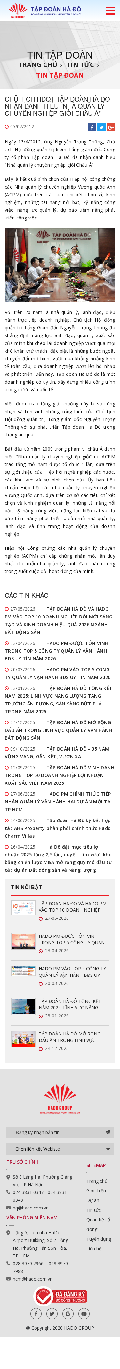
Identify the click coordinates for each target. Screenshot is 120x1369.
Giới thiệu (96, 1191)
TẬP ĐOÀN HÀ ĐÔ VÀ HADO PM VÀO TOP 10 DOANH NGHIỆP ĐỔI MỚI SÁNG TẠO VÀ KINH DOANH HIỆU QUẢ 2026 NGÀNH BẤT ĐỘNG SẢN (73, 906)
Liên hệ (93, 1249)
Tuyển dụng (98, 1239)
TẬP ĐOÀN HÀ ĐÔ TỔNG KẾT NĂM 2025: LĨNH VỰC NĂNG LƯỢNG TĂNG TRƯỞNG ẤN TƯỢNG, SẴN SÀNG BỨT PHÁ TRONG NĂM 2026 (70, 1004)
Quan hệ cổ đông (98, 1224)
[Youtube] (84, 1313)
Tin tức (80, 64)
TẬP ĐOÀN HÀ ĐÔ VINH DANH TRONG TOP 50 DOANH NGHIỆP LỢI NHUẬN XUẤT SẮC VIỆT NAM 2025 (59, 775)
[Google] (68, 1313)
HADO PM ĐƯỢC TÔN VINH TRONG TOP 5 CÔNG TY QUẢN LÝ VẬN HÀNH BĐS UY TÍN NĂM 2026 (56, 651)
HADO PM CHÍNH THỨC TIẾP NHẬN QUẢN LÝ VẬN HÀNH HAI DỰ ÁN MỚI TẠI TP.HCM (58, 801)
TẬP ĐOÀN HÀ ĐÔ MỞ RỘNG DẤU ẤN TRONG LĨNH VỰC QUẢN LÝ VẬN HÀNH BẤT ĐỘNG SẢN (58, 730)
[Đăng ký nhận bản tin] (108, 1132)
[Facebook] (36, 1313)
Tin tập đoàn (60, 75)
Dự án (92, 1200)
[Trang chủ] (45, 10)
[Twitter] (52, 1313)
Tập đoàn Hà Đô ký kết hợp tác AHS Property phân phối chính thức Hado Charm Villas (58, 828)
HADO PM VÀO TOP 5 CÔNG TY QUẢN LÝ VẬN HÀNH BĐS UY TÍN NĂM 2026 (72, 972)
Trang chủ (37, 64)
